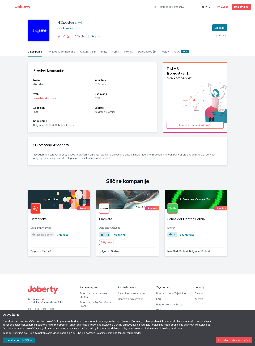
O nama (199, 293)
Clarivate (105, 219)
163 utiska (119, 234)
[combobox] (174, 7)
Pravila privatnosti (171, 328)
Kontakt (199, 298)
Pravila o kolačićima (146, 328)
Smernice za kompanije (131, 293)
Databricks (39, 219)
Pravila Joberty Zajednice (171, 293)
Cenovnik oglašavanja (130, 298)
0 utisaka (62, 234)
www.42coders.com (44, 98)
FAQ (158, 298)
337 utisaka (187, 234)
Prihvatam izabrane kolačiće (234, 340)
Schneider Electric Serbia (186, 219)
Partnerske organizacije (170, 304)
